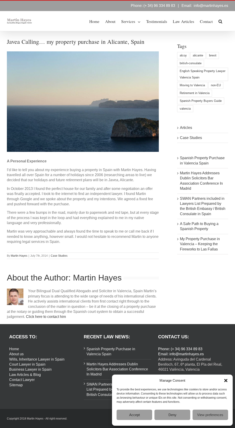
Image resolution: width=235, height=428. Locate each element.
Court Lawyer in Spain (27, 364)
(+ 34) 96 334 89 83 (159, 6)
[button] (226, 380)
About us (16, 354)
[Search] (220, 21)
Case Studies (59, 255)
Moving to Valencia (192, 85)
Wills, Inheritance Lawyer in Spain (36, 359)
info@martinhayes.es (211, 6)
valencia (185, 108)
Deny (172, 415)
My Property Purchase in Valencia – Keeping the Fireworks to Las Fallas (200, 244)
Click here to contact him (46, 317)
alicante (198, 55)
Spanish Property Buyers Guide (201, 101)
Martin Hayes (19, 255)
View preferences (210, 415)
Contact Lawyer (22, 380)
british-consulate (190, 63)
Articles (186, 128)
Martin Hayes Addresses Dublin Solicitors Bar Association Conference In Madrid (117, 369)
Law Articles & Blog (25, 375)
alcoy (183, 55)
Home (14, 349)
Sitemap (16, 385)
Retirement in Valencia (195, 93)
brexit (212, 55)
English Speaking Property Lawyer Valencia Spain (202, 74)
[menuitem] (94, 21)
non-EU (216, 85)
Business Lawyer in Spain (30, 369)
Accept (134, 415)
